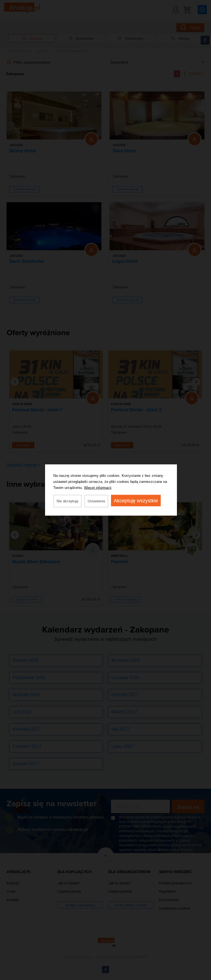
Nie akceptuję (67, 501)
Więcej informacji (97, 488)
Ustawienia (96, 501)
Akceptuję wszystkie (136, 500)
